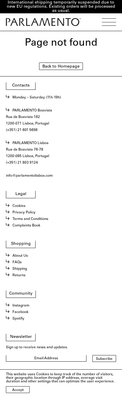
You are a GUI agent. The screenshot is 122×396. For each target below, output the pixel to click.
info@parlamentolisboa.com (29, 176)
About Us (20, 256)
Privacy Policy (24, 212)
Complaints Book (26, 225)
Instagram (20, 305)
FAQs (17, 262)
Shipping (19, 269)
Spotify (18, 318)
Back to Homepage (61, 67)
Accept (18, 390)
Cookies (18, 206)
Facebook (20, 312)
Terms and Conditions (30, 219)
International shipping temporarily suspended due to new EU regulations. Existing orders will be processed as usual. (61, 7)
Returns (18, 275)
